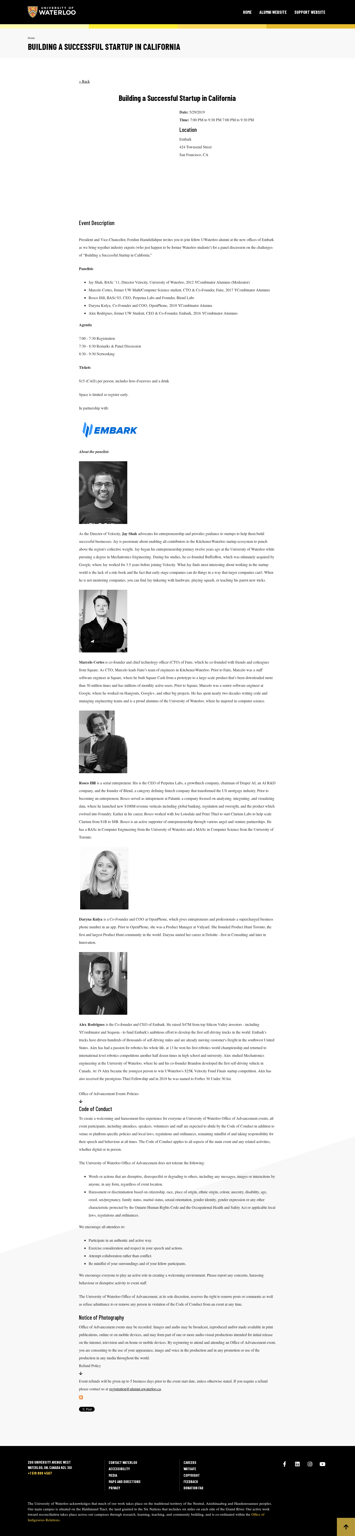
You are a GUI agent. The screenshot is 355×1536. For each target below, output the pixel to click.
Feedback (191, 1481)
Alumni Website (273, 12)
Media (113, 1475)
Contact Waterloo (123, 1462)
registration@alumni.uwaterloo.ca (135, 1388)
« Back (84, 81)
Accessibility (119, 1469)
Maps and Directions (125, 1481)
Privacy (114, 1488)
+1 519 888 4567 (40, 1473)
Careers (190, 1462)
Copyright (192, 1475)
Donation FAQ (193, 1488)
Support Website (309, 12)
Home (247, 12)
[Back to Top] (346, 1527)
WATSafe (190, 1469)
